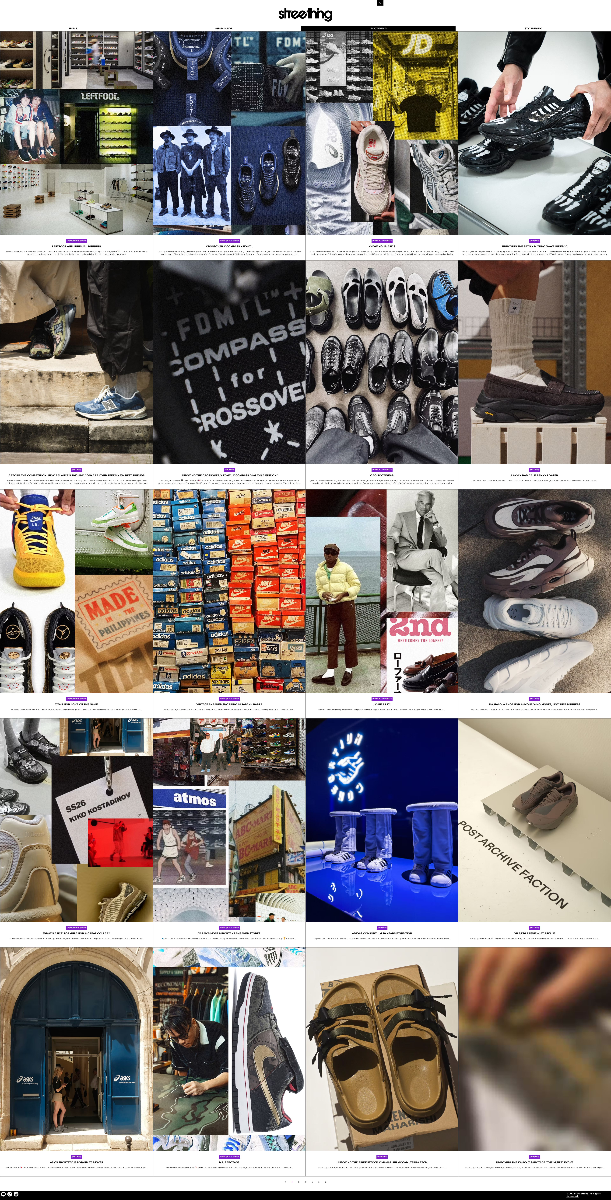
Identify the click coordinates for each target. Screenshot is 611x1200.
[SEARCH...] (380, 3)
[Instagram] (16, 1194)
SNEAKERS (76, 470)
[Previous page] (285, 1182)
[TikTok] (9, 1194)
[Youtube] (3, 1194)
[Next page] (325, 1182)
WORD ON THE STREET (76, 241)
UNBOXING (534, 241)
